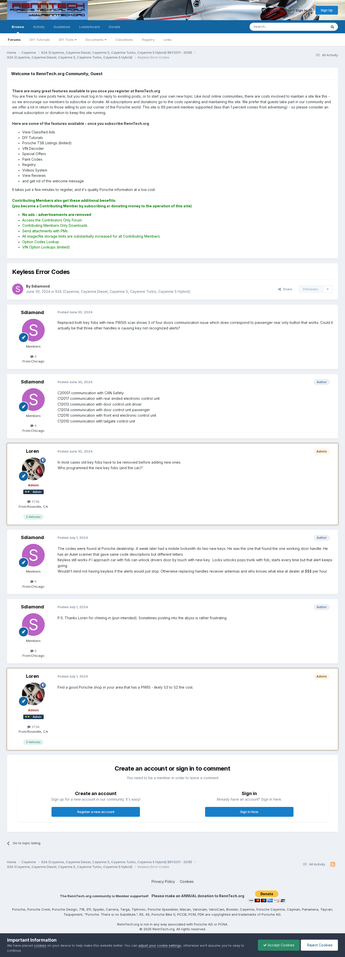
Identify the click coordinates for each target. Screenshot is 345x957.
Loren (32, 451)
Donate (114, 27)
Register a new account (95, 812)
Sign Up (327, 10)
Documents (95, 40)
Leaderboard (89, 27)
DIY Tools (67, 40)
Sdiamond (32, 312)
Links (168, 40)
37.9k (35, 501)
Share (286, 289)
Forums (14, 40)
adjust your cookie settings (159, 945)
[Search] (332, 27)
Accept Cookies (280, 945)
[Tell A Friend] (264, 10)
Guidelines (62, 27)
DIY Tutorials (40, 40)
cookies (40, 945)
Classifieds (124, 40)
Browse (18, 27)
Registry (148, 40)
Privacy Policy (163, 881)
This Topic (312, 27)
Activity (38, 27)
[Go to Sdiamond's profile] (17, 289)
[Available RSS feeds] (333, 864)
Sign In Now (249, 812)
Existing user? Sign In (289, 10)
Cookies (187, 881)
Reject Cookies (319, 945)
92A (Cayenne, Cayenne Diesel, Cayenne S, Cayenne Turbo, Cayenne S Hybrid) (122, 291)
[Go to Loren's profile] (33, 469)
